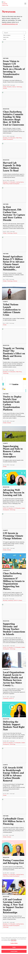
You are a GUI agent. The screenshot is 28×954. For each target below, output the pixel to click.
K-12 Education (11, 137)
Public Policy (19, 137)
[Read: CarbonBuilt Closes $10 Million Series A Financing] (14, 819)
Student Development (8, 139)
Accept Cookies (14, 951)
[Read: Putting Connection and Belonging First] (14, 859)
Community (10, 600)
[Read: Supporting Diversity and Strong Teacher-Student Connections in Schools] (14, 627)
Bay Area (5, 600)
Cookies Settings (14, 943)
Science (14, 86)
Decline (14, 947)
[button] (14, 35)
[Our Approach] (5, 3)
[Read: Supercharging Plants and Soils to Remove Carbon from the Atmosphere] (14, 447)
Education (9, 86)
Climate (4, 86)
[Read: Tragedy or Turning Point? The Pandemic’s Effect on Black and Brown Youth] (14, 351)
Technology (19, 86)
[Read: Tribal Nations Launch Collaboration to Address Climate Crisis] (14, 305)
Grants (20, 600)
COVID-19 (5, 508)
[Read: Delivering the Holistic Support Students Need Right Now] (14, 724)
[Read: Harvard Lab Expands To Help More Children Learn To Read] (14, 164)
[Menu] (25, 4)
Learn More (13, 940)
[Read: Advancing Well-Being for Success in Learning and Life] (14, 490)
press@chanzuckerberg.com (10, 24)
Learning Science (20, 182)
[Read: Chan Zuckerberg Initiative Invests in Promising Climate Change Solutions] (14, 532)
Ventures (5, 88)
